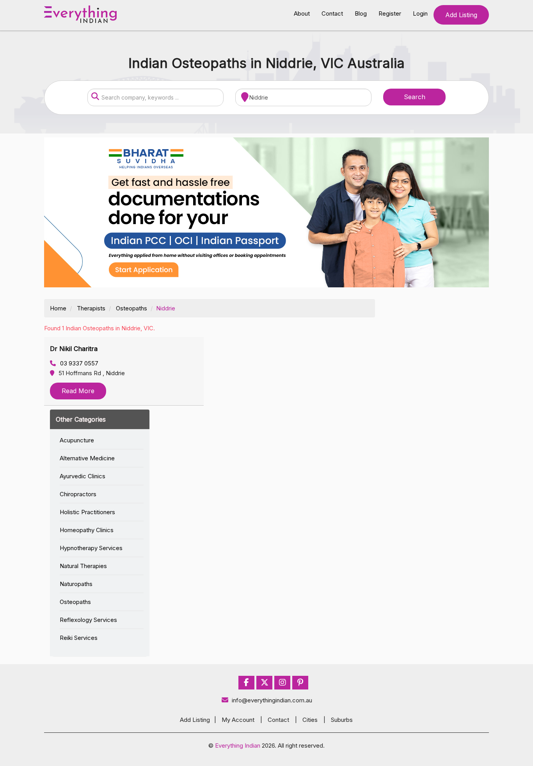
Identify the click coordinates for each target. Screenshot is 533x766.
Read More (78, 391)
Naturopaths (76, 584)
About (302, 13)
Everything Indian (237, 745)
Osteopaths (131, 308)
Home (58, 308)
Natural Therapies (83, 566)
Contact (332, 13)
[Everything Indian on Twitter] (264, 683)
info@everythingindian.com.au (272, 700)
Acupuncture (77, 440)
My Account (238, 719)
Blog (361, 13)
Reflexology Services (88, 619)
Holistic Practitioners (87, 512)
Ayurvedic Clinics (82, 476)
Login (420, 13)
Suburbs (342, 719)
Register (389, 13)
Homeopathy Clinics (87, 530)
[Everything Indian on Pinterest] (300, 683)
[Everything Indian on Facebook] (246, 683)
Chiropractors (78, 494)
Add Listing (461, 15)
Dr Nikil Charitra (74, 349)
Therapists (91, 308)
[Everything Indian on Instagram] (282, 683)
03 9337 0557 (78, 363)
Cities (310, 719)
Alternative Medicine (87, 458)
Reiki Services (79, 637)
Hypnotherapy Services (91, 548)
